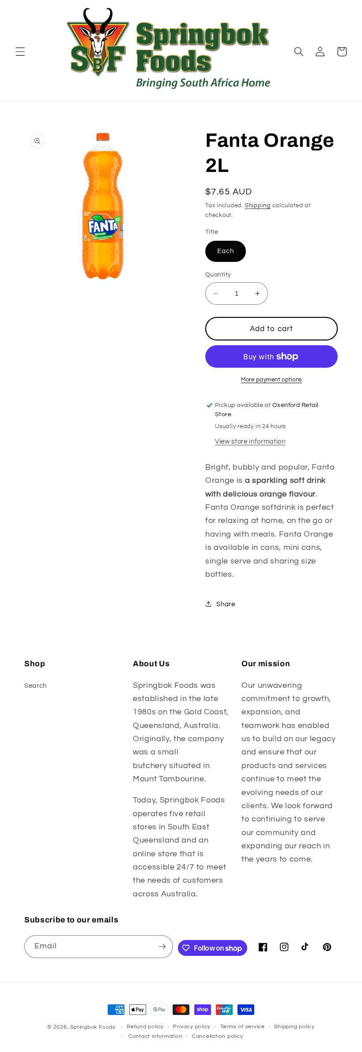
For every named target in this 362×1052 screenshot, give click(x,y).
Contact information (155, 1036)
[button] (20, 51)
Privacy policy (192, 1027)
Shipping (258, 205)
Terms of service (242, 1027)
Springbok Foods (93, 1027)
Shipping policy (294, 1027)
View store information (250, 441)
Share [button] (225, 604)
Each (225, 250)
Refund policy (145, 1027)
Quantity (218, 274)
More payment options (271, 380)
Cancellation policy (217, 1036)
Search (35, 685)
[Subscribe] (162, 946)
